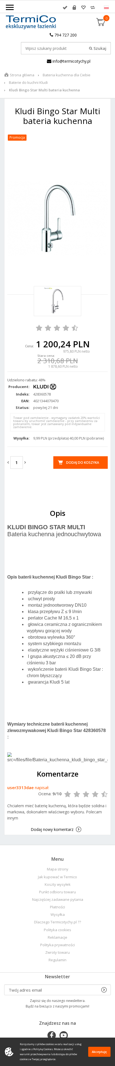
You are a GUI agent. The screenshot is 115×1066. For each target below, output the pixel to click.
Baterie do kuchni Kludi (28, 82)
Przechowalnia (83, 7)
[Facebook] (51, 1036)
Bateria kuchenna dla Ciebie (66, 74)
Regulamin (57, 960)
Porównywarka (92, 7)
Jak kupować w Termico (57, 877)
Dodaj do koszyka (82, 462)
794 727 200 (65, 35)
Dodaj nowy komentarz (52, 829)
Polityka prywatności (57, 945)
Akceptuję (99, 1052)
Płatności (57, 907)
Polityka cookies (57, 930)
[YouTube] (63, 1036)
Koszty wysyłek (58, 884)
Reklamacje (57, 937)
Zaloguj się (65, 7)
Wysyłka (58, 915)
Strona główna (22, 74)
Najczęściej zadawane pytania (57, 899)
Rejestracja (74, 7)
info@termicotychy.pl (70, 61)
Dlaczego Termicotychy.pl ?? (57, 922)
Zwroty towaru (57, 952)
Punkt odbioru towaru (57, 892)
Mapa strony (57, 869)
